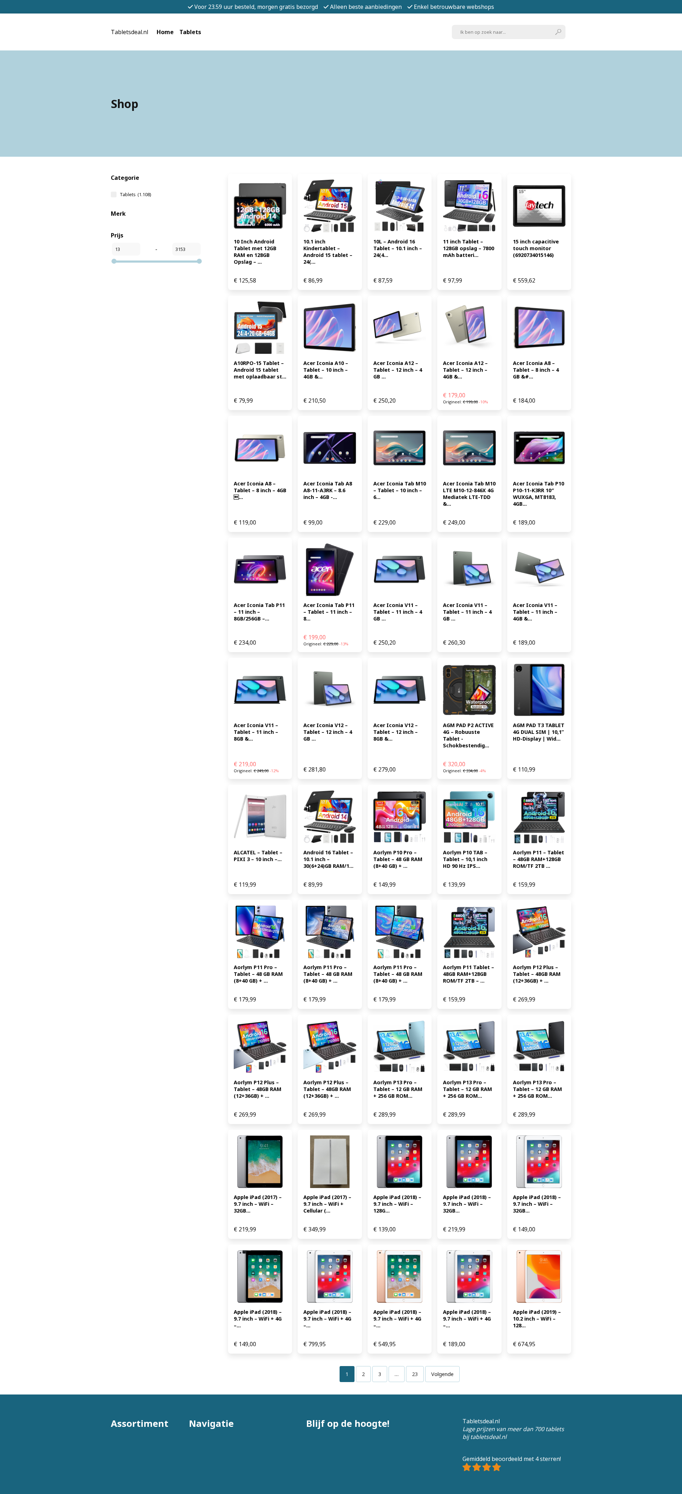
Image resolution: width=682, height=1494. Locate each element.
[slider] (114, 261)
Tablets (190, 32)
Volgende (442, 1374)
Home (165, 32)
